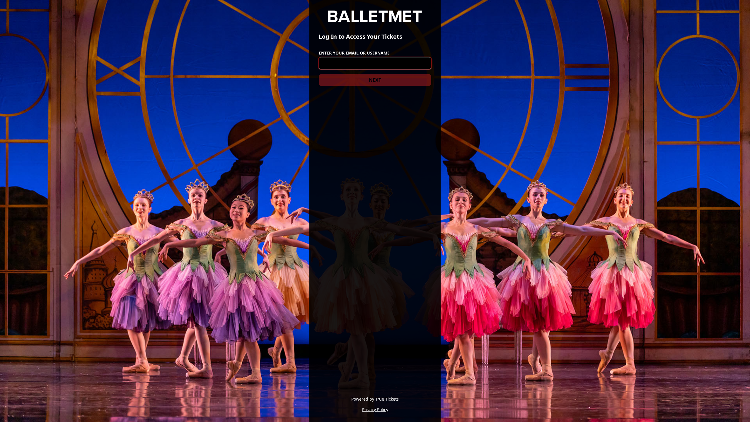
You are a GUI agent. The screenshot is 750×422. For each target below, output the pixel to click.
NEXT (375, 80)
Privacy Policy (375, 409)
